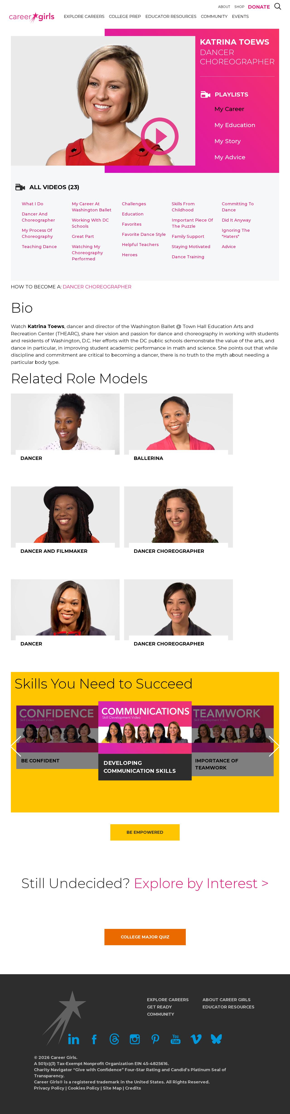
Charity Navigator (53, 1069)
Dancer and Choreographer (38, 217)
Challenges (134, 203)
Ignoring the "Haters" (236, 233)
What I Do (32, 203)
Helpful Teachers (140, 244)
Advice (229, 246)
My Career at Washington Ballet (91, 207)
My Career (229, 109)
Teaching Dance (39, 246)
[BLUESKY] (216, 1043)
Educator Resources (170, 16)
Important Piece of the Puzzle (192, 223)
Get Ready (159, 1007)
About (224, 7)
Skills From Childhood (183, 207)
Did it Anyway (236, 220)
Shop (239, 7)
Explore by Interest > (201, 883)
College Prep (125, 16)
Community (214, 16)
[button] (15, 746)
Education (133, 214)
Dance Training (188, 256)
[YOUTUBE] (175, 1043)
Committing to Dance (238, 207)
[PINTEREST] (155, 1043)
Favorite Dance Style (144, 234)
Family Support (188, 236)
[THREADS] (114, 1043)
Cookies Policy (83, 1088)
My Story (227, 141)
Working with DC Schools (90, 223)
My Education (234, 125)
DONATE (259, 7)
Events (240, 16)
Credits (133, 1088)
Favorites (131, 224)
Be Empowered (145, 832)
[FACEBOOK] (94, 1043)
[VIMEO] (196, 1043)
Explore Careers (84, 16)
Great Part (83, 236)
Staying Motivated (191, 246)
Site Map (112, 1088)
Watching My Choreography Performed (87, 252)
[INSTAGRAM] (134, 1043)
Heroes (129, 254)
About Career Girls (227, 999)
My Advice (229, 157)
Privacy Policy (49, 1088)
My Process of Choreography (37, 233)
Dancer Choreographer (97, 287)
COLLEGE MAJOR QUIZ (145, 937)
